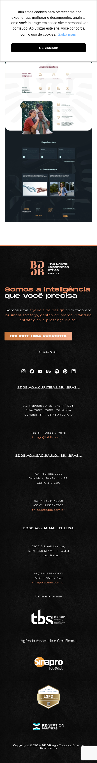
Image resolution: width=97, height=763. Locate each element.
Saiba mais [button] (67, 34)
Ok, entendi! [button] (48, 48)
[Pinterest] (65, 371)
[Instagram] (23, 371)
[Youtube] (40, 371)
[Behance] (48, 371)
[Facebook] (32, 371)
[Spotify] (57, 371)
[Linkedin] (73, 371)
